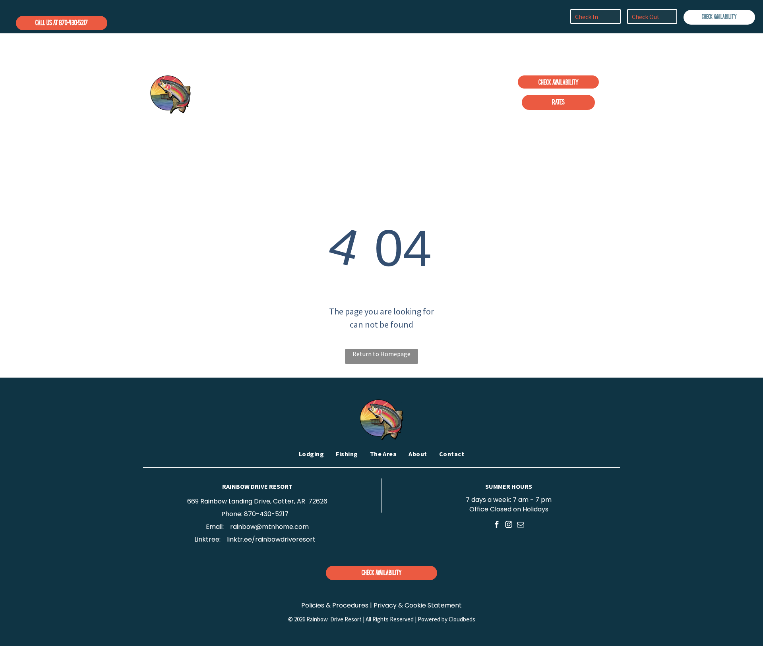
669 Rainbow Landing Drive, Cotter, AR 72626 (257, 501)
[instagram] (509, 525)
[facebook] (497, 525)
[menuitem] (301, 93)
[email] (520, 525)
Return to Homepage (381, 354)
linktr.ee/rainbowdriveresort (271, 539)
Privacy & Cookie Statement (418, 605)
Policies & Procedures (334, 605)
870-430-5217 (266, 514)
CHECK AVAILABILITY (719, 17)
